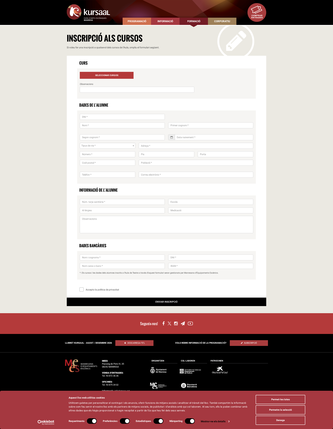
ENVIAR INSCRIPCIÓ (166, 301)
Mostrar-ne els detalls (213, 421)
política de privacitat (108, 289)
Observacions (86, 84)
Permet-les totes (280, 399)
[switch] (125, 421)
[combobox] (107, 146)
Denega (280, 420)
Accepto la (102, 289)
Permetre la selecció (280, 409)
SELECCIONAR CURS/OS (106, 75)
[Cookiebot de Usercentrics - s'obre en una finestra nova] (46, 422)
